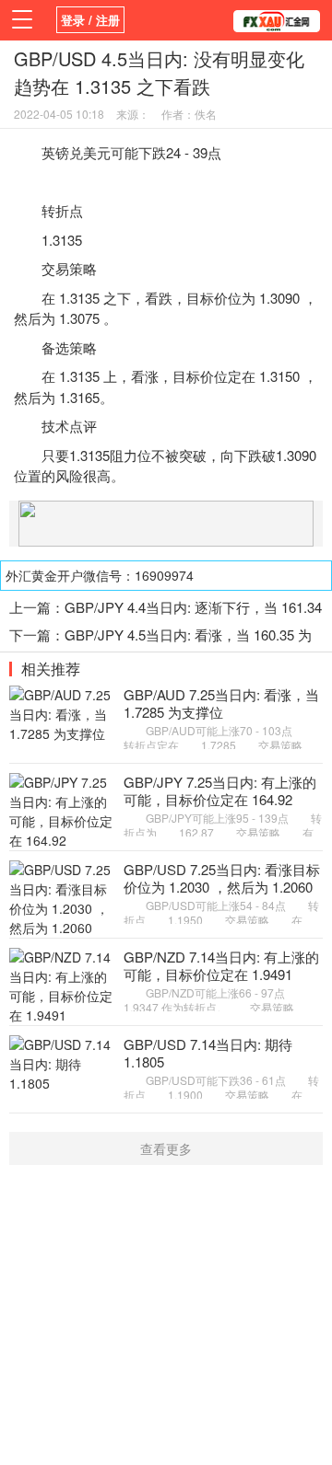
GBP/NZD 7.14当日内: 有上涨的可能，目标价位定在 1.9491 (221, 966)
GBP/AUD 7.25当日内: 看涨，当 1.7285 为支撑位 (221, 703)
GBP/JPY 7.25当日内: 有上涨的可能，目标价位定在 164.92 (220, 791)
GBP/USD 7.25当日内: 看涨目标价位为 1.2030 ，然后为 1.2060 (222, 878)
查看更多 (166, 1148)
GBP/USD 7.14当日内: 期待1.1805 (208, 1053)
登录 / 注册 (90, 20)
